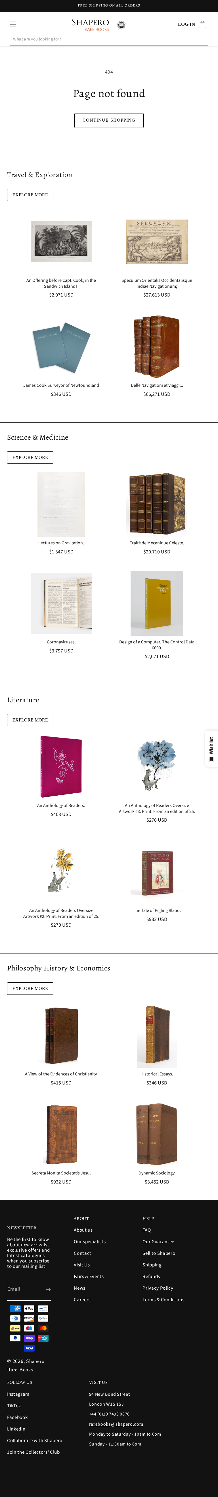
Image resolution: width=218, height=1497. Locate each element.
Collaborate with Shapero (34, 1440)
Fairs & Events (89, 1276)
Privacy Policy (157, 1288)
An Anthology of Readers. (61, 806)
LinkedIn (16, 1429)
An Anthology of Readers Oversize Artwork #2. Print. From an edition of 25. (61, 914)
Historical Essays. (157, 1074)
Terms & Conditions (163, 1299)
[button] (13, 24)
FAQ (146, 1231)
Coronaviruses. (61, 642)
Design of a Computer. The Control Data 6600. (156, 645)
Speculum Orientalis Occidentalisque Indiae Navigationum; (156, 283)
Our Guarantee (158, 1241)
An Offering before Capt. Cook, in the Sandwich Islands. (61, 283)
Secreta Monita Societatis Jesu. (61, 1173)
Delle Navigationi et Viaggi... (157, 385)
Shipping (152, 1265)
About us (83, 1231)
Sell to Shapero (158, 1253)
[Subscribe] (44, 1289)
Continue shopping (109, 120)
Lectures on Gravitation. (61, 543)
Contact (82, 1253)
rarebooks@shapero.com (116, 1424)
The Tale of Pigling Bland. (157, 911)
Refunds (151, 1276)
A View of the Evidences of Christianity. (61, 1074)
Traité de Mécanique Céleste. (157, 543)
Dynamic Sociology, (157, 1173)
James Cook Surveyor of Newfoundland (61, 385)
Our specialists (90, 1241)
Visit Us (82, 1265)
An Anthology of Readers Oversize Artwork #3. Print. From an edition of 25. (157, 809)
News (79, 1288)
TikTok (14, 1406)
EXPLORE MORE (30, 194)
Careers (82, 1299)
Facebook (17, 1417)
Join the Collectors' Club (33, 1452)
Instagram (18, 1395)
